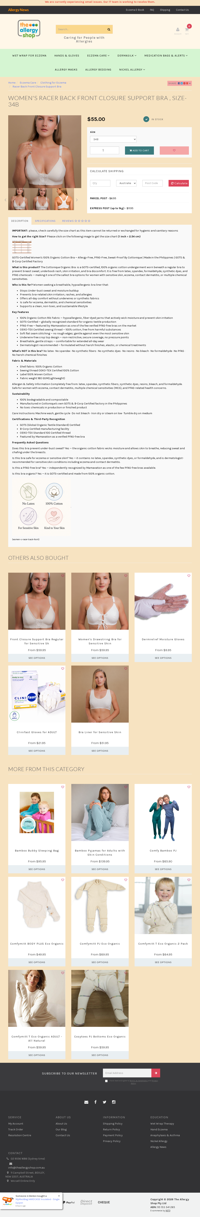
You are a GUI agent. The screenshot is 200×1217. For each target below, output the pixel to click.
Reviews (68, 220)
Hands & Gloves (66, 55)
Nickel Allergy (131, 69)
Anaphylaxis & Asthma (165, 1135)
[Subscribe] (155, 1073)
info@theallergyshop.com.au (26, 1167)
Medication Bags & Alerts (165, 55)
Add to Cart (140, 150)
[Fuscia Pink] (37, 844)
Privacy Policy (112, 1141)
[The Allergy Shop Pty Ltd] (29, 29)
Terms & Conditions (139, 1081)
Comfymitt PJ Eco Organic (100, 943)
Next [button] (77, 199)
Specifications (45, 220)
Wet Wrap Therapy (162, 1123)
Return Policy (111, 1129)
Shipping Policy (112, 1123)
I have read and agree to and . (133, 1082)
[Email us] (86, 1102)
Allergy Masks (66, 69)
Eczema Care (97, 55)
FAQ (152, 9)
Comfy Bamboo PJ (163, 850)
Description (19, 220)
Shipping (165, 9)
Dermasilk (126, 55)
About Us (61, 1123)
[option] (44, 151)
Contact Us (182, 9)
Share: (173, 83)
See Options (37, 657)
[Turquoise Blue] (33, 844)
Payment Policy (113, 1135)
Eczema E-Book (135, 9)
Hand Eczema (159, 1129)
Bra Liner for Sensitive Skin (100, 732)
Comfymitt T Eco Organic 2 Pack (163, 943)
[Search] (109, 29)
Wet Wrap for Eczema (29, 55)
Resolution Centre (19, 1135)
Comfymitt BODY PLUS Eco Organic (37, 943)
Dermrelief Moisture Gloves (163, 639)
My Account (15, 1123)
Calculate (181, 183)
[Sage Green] (41, 844)
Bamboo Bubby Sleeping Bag (37, 850)
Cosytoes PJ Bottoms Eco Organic (100, 1036)
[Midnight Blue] (163, 844)
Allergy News (18, 10)
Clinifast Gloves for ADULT (37, 732)
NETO (168, 1210)
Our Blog (61, 1129)
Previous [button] (5, 199)
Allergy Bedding (98, 69)
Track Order (15, 1129)
